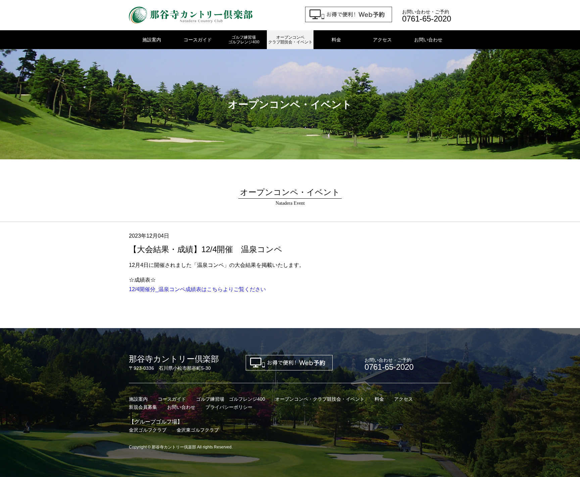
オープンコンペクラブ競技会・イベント (290, 39)
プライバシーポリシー (228, 407)
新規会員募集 (143, 407)
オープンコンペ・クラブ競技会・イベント (320, 399)
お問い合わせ (428, 39)
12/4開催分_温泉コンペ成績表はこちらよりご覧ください (197, 289)
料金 (336, 39)
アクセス (382, 39)
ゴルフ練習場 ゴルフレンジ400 (230, 399)
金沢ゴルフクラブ (147, 430)
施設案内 (151, 39)
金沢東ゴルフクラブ (198, 430)
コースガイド (198, 39)
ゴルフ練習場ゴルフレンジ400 (243, 39)
